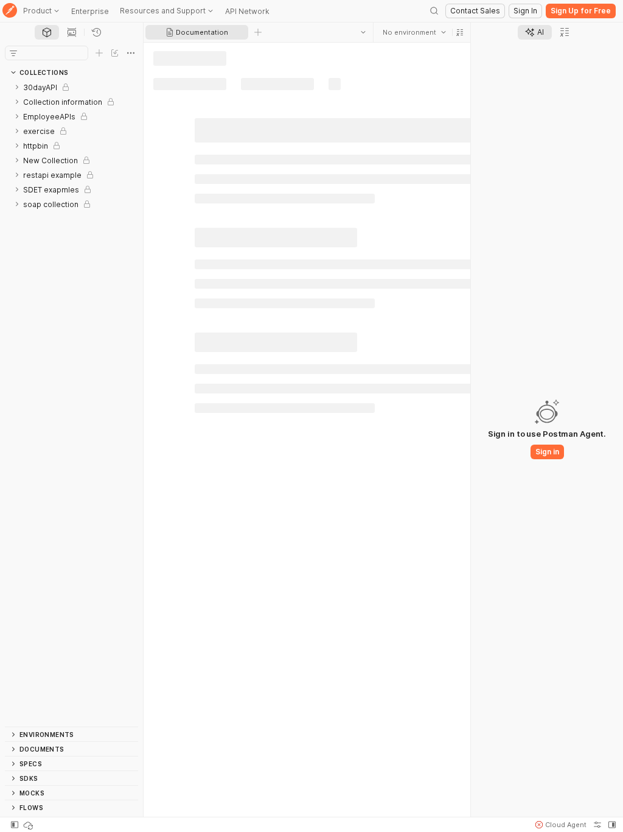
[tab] (47, 32)
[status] (29, 825)
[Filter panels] (13, 53)
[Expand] (17, 87)
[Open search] (434, 11)
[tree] (71, 403)
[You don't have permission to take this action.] (258, 32)
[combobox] (414, 32)
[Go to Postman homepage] (9, 11)
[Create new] (99, 53)
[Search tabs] (363, 32)
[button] (460, 32)
